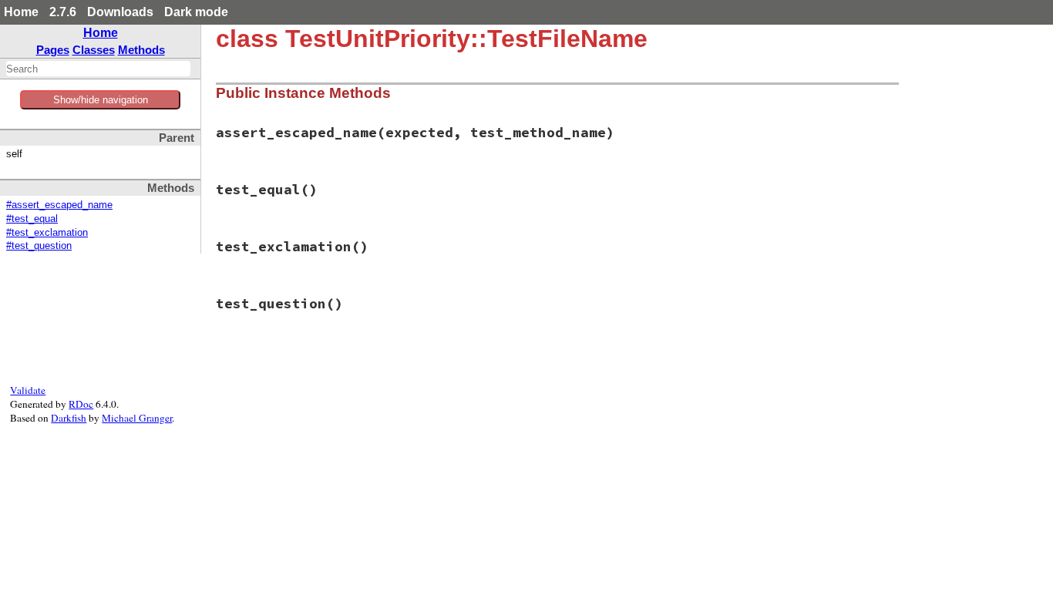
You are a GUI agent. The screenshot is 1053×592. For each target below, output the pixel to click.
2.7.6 (62, 11)
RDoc (81, 404)
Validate (27, 390)
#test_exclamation (47, 232)
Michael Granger (137, 418)
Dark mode (196, 11)
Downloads (120, 11)
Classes (93, 49)
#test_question (39, 245)
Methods (141, 49)
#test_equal (32, 219)
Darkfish (68, 418)
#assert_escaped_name (59, 205)
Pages (52, 49)
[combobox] (98, 68)
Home (21, 11)
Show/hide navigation (100, 100)
